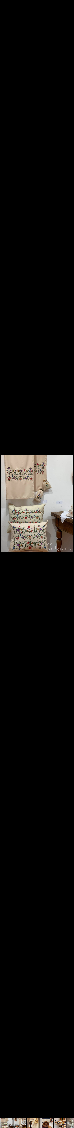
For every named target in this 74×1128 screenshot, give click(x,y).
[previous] (3, 561)
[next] (70, 561)
